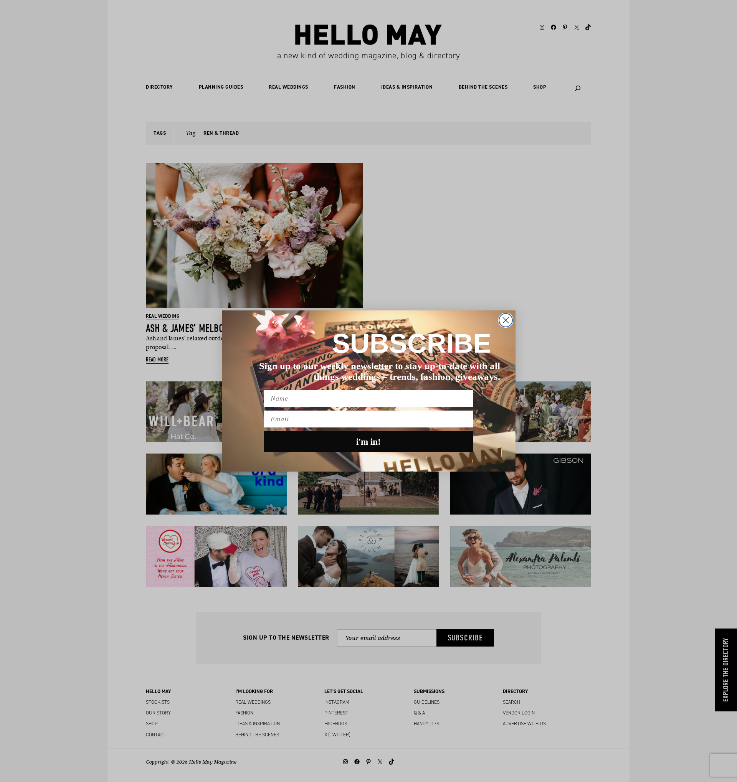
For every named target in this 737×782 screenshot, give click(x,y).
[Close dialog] (505, 320)
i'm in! (368, 442)
